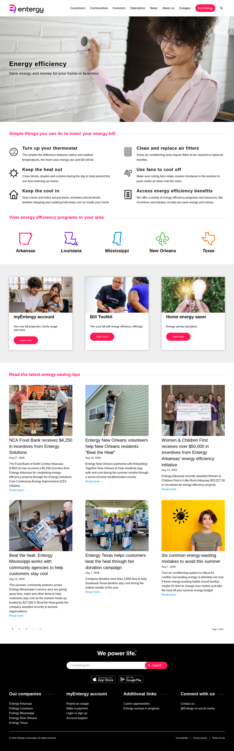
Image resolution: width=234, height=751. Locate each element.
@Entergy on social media (198, 708)
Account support (76, 718)
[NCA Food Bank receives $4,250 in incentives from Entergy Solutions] (40, 410)
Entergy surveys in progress (141, 708)
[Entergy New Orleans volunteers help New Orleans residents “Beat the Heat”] (117, 410)
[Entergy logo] (27, 8)
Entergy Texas (18, 722)
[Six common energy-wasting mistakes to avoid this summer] (193, 525)
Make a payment (77, 708)
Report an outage (77, 703)
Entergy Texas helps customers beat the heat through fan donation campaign (115, 561)
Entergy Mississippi (21, 713)
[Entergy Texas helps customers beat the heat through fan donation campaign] (117, 525)
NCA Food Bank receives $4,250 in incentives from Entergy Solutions (40, 446)
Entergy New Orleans (23, 718)
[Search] (221, 8)
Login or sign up (76, 713)
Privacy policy (200, 738)
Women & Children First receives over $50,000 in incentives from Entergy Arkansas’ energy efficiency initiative (188, 452)
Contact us (188, 703)
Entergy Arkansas (20, 703)
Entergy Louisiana (21, 708)
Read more (16, 490)
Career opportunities (136, 703)
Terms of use (218, 738)
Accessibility (182, 738)
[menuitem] (78, 8)
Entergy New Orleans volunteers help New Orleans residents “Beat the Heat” (116, 446)
